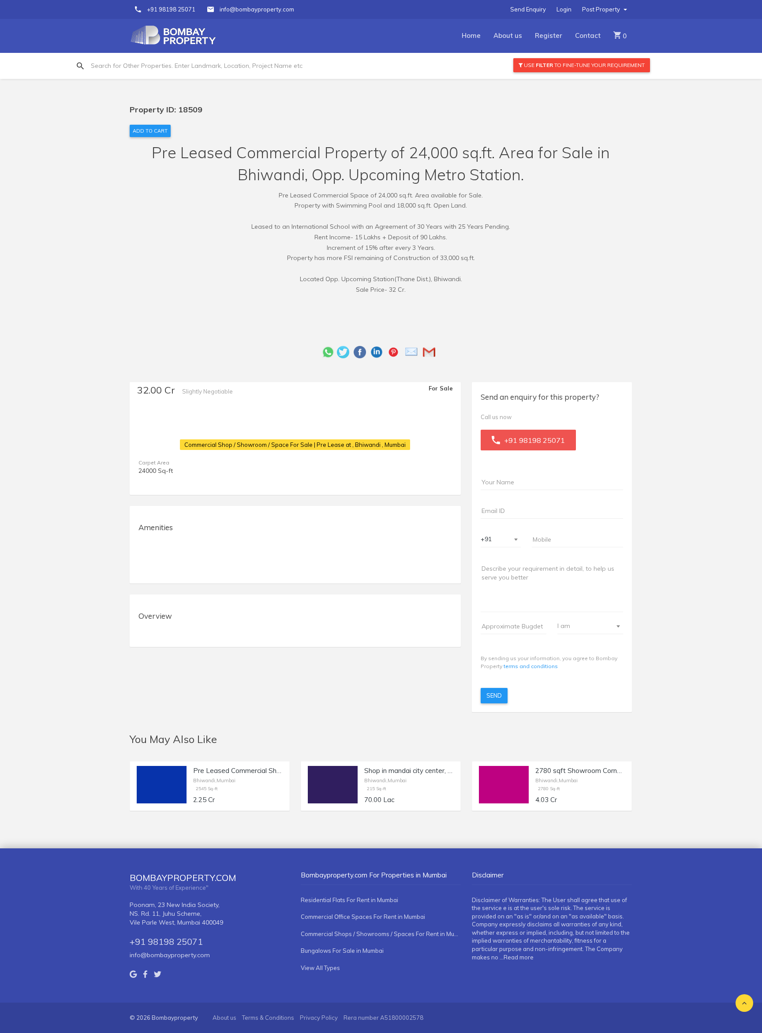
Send (494, 695)
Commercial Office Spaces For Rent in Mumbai (363, 916)
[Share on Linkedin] (378, 351)
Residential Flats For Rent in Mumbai (349, 899)
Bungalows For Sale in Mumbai (342, 950)
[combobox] (501, 539)
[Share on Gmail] (431, 351)
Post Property (601, 9)
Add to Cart (150, 131)
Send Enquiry (528, 9)
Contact (588, 35)
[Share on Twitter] (345, 351)
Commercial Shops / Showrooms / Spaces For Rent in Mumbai (381, 933)
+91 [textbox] (486, 539)
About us (507, 35)
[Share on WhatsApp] (328, 351)
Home (471, 35)
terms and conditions (531, 666)
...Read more (517, 957)
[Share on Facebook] (362, 351)
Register (548, 35)
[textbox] (585, 625)
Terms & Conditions (268, 1017)
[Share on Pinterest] (395, 351)
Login (564, 9)
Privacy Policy (319, 1017)
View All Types (320, 967)
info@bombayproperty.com (257, 9)
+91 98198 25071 (171, 9)
